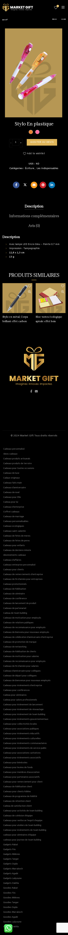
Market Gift (27, 435)
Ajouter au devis (42, 142)
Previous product (55, 19)
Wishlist (57, 6)
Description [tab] (34, 206)
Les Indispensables (47, 168)
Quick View (29, 292)
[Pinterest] (43, 185)
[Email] (34, 185)
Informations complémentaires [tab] (34, 216)
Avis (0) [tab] (34, 225)
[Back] (5, 19)
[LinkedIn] (52, 185)
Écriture (29, 168)
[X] (25, 185)
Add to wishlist (36, 153)
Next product (63, 19)
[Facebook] (16, 185)
